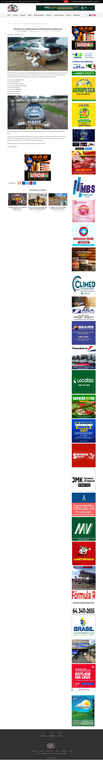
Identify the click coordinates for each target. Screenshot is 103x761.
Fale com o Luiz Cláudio (33, 1)
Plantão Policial (59, 15)
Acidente (22, 15)
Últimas (15, 15)
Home (3, 1)
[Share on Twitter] (27, 183)
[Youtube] (95, 15)
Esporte (48, 15)
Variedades (76, 15)
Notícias (41, 751)
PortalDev (64, 753)
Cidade (30, 15)
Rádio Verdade (23, 1)
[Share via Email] (34, 183)
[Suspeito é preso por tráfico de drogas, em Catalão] (17, 199)
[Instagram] (92, 15)
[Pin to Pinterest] (30, 183)
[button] (70, 1)
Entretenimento (39, 15)
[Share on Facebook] (23, 183)
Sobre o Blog (7, 1)
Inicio (9, 15)
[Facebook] (90, 15)
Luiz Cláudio (24, 31)
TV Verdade (15, 1)
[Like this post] (19, 183)
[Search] (86, 15)
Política (68, 15)
